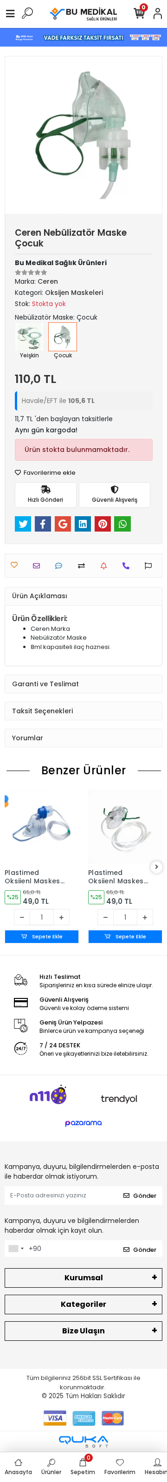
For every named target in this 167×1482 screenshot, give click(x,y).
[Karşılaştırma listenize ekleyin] (84, 566)
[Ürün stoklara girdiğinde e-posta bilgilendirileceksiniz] (106, 566)
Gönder (144, 1195)
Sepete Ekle (47, 936)
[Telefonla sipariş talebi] (128, 566)
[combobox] (15, 1249)
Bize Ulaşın (83, 1330)
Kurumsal (83, 1277)
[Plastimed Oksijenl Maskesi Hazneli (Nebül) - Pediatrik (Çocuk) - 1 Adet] (125, 826)
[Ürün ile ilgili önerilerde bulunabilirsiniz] (150, 566)
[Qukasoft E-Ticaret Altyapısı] (83, 1442)
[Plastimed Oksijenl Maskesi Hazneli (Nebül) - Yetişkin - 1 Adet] (42, 826)
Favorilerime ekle (49, 472)
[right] (157, 867)
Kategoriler (83, 1304)
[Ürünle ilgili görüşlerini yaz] (61, 566)
